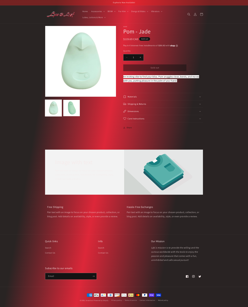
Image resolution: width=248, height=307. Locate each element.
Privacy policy (116, 300)
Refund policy (163, 300)
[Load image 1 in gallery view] (53, 108)
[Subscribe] (93, 276)
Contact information (147, 300)
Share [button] (129, 127)
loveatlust (89, 300)
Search (48, 247)
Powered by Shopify (101, 300)
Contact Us (50, 252)
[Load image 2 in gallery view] (71, 108)
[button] (98, 11)
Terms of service (131, 300)
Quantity (126, 51)
